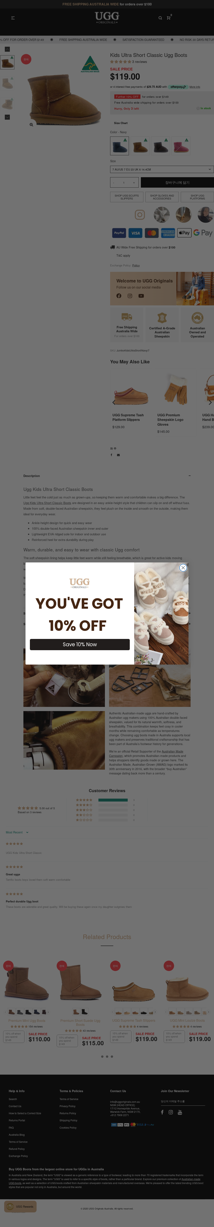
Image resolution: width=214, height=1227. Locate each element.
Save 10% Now (80, 644)
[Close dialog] (183, 567)
